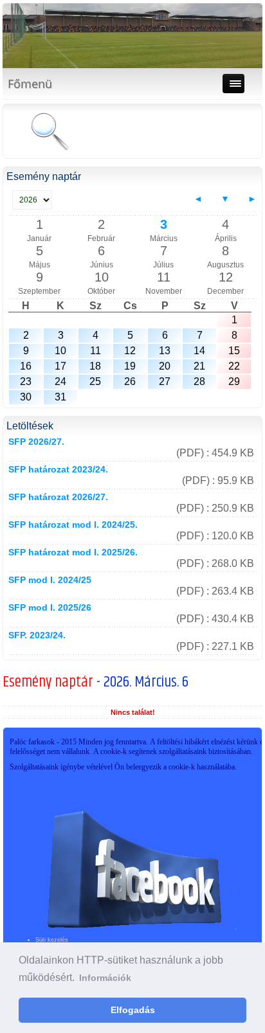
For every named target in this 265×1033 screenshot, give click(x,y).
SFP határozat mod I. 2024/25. (73, 524)
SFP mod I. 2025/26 (49, 607)
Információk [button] (105, 978)
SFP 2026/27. (36, 441)
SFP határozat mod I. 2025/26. (73, 552)
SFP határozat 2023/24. (58, 469)
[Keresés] (49, 132)
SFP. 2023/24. (37, 635)
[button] (14, 36)
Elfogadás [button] (133, 1010)
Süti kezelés (51, 940)
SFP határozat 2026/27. (58, 497)
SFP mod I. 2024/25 (49, 580)
